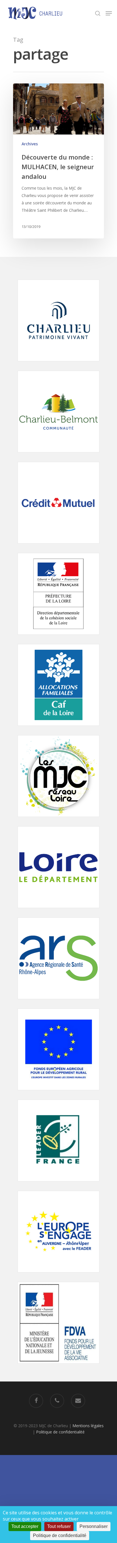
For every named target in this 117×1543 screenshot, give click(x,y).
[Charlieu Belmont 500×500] (58, 455)
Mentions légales (88, 1425)
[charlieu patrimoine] (58, 364)
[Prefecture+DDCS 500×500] (58, 637)
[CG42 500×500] (58, 910)
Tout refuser (59, 1526)
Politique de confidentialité (60, 1432)
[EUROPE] (58, 1093)
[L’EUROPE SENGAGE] (58, 1275)
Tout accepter (24, 1526)
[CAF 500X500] (58, 728)
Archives (30, 143)
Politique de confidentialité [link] (59, 1535)
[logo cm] (58, 546)
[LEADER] (58, 1184)
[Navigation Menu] (109, 13)
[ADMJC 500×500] (58, 819)
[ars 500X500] (58, 1002)
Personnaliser (94, 1526)
